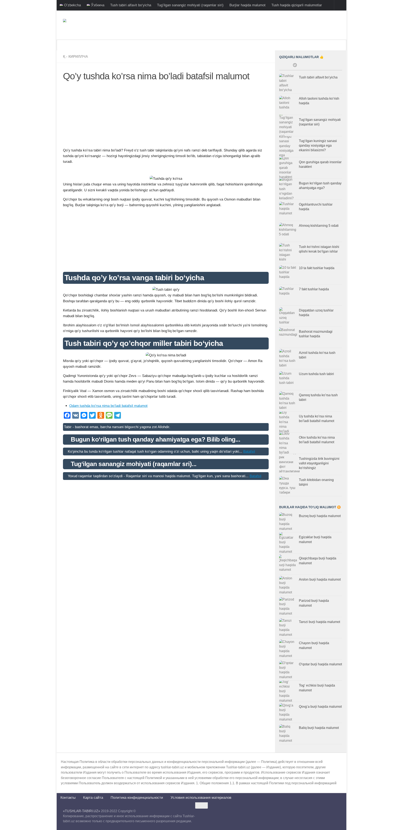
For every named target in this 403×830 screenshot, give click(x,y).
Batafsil (249, 451)
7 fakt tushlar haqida (314, 289)
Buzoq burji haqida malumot (320, 516)
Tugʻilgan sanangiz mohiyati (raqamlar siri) (190, 5)
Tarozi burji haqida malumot (319, 622)
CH (291, 45)
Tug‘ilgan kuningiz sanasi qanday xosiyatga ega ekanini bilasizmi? (318, 145)
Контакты (68, 798)
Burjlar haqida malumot (247, 5)
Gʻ (270, 45)
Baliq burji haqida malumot (319, 728)
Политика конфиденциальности (137, 798)
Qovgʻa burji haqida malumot (320, 706)
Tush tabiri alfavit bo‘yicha (130, 5)
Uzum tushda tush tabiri (316, 374)
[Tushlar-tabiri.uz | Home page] (82, 25)
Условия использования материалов (201, 798)
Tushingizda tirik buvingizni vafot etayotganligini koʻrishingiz (319, 463)
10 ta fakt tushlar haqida (316, 268)
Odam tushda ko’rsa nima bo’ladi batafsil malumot (108, 406)
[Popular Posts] (326, 65)
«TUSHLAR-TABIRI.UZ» (81, 811)
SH (280, 45)
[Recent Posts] (295, 65)
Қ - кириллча (75, 57)
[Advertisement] (166, 116)
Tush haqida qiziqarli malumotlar (296, 5)
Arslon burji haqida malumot (320, 579)
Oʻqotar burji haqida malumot (320, 664)
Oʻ (261, 45)
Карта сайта (93, 798)
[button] (166, 171)
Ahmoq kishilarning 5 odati (319, 225)
